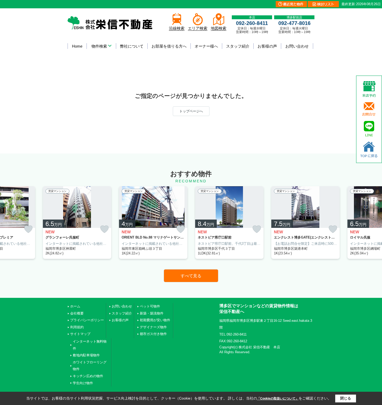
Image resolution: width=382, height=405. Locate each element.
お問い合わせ (297, 46)
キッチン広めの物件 (88, 376)
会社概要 (77, 313)
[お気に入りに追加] (28, 229)
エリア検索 (197, 28)
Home (77, 46)
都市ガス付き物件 (153, 334)
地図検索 (218, 28)
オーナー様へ (206, 46)
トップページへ (191, 111)
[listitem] (77, 222)
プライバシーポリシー (87, 320)
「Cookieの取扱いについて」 (278, 398)
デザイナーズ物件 (153, 327)
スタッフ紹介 (237, 46)
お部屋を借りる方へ (169, 46)
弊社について (131, 46)
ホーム (75, 306)
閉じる (345, 398)
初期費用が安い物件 (155, 320)
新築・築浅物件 (151, 313)
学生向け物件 (83, 383)
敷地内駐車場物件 (86, 355)
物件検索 (99, 46)
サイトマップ (80, 334)
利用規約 (77, 327)
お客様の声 (267, 46)
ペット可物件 (150, 306)
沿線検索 (177, 28)
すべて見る (191, 276)
